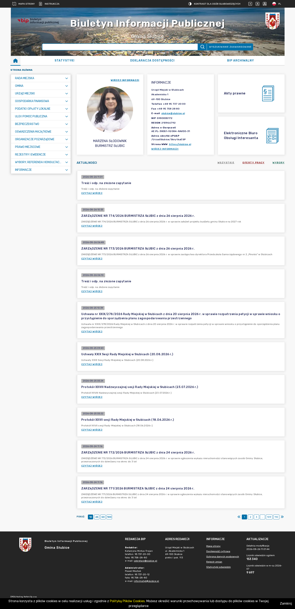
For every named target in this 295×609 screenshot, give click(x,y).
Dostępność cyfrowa (218, 551)
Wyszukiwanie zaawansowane (230, 46)
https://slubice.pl (180, 144)
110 (276, 517)
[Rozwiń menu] (67, 78)
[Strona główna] (15, 60)
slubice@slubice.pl (173, 113)
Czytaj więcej (92, 193)
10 (90, 517)
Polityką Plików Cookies (127, 601)
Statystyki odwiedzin (218, 567)
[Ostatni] (282, 517)
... (262, 517)
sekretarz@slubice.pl (145, 561)
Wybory (279, 162)
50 (103, 517)
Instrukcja (52, 3)
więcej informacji (125, 80)
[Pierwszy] (239, 517)
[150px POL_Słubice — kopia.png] (272, 20)
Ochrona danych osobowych (222, 556)
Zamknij (286, 603)
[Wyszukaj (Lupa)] (202, 47)
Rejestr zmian (214, 561)
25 (96, 517)
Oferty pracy (253, 162)
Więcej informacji (165, 148)
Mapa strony (26, 3)
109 (269, 517)
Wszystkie (226, 162)
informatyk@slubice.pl (146, 581)
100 (109, 517)
